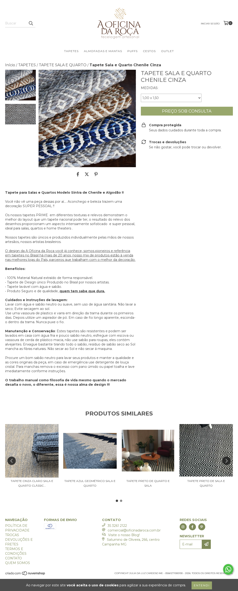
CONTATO (13, 558)
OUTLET (167, 51)
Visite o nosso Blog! (124, 535)
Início (10, 65)
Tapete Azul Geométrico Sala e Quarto (90, 483)
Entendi (202, 585)
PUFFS (132, 51)
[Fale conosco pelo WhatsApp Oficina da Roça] (228, 569)
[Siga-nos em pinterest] (201, 526)
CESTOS (149, 51)
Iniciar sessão (210, 23)
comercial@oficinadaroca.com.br (134, 530)
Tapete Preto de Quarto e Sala (148, 483)
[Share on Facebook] (78, 174)
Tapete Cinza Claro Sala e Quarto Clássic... (32, 483)
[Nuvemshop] (25, 574)
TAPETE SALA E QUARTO (62, 65)
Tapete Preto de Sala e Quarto (206, 483)
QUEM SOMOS (17, 563)
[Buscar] (30, 23)
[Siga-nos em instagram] (183, 526)
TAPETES (71, 51)
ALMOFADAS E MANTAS (103, 51)
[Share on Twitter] (87, 174)
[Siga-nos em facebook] (192, 526)
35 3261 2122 (117, 526)
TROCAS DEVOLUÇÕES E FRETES (19, 539)
